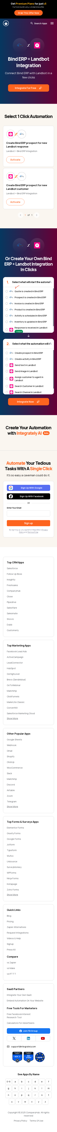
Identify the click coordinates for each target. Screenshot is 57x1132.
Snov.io (10, 619)
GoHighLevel (13, 673)
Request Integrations (18, 932)
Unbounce (12, 861)
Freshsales (12, 585)
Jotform (11, 844)
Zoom (10, 795)
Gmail (9, 750)
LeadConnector (15, 662)
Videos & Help (14, 938)
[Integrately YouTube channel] (43, 1038)
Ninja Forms (13, 878)
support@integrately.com (23, 1046)
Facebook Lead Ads (17, 651)
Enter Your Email (14, 508)
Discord (11, 784)
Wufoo (10, 855)
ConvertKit (12, 707)
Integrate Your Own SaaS (19, 994)
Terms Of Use (36, 1120)
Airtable (11, 790)
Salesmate (12, 613)
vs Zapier (11, 962)
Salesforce (12, 568)
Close (10, 596)
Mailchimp (12, 690)
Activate (15, 159)
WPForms (11, 872)
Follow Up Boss (14, 573)
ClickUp (10, 762)
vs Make (11, 968)
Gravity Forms (14, 833)
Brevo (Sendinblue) (16, 679)
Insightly (11, 579)
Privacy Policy (20, 1120)
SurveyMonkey (14, 867)
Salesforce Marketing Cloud (21, 713)
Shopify (10, 756)
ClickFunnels (13, 696)
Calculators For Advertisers (20, 1022)
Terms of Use (33, 532)
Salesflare (12, 607)
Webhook (11, 745)
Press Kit (11, 949)
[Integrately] (6, 23)
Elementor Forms (15, 827)
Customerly (13, 630)
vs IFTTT (11, 973)
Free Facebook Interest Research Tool (19, 1016)
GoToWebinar (14, 685)
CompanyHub (14, 590)
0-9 (8, 1081)
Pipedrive (11, 602)
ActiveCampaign (15, 657)
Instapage (12, 884)
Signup (10, 943)
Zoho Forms (13, 889)
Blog (9, 915)
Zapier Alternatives (16, 927)
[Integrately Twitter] (14, 1038)
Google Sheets (14, 739)
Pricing (10, 921)
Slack (9, 773)
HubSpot (11, 668)
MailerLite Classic (15, 702)
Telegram (12, 801)
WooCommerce (15, 767)
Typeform (12, 850)
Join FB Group (30, 1030)
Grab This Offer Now (28, 12)
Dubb (9, 624)
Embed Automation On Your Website (25, 1000)
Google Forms (14, 838)
